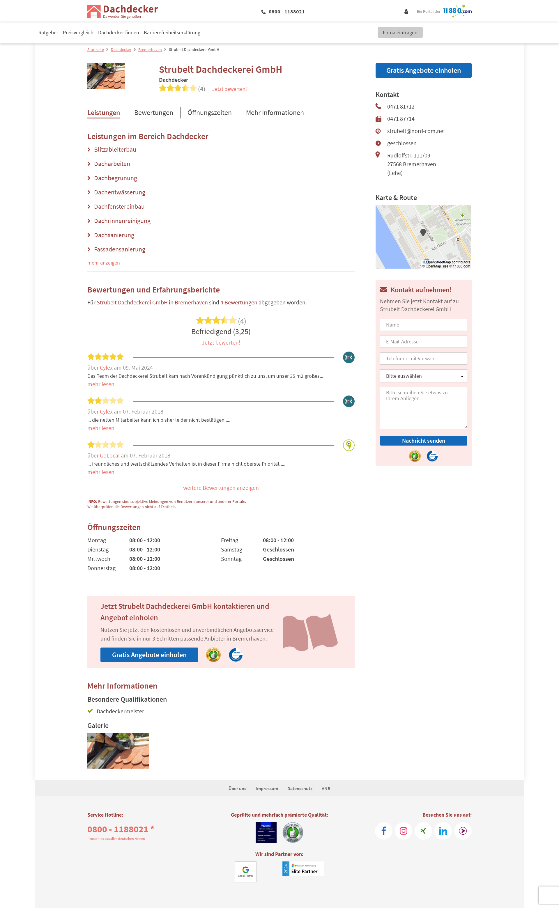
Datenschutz (299, 788)
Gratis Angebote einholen (149, 654)
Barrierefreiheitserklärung (172, 32)
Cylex (107, 367)
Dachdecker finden (118, 32)
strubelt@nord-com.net (416, 130)
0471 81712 (401, 106)
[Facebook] (383, 831)
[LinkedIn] (443, 831)
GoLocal (110, 455)
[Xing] (423, 831)
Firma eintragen (400, 32)
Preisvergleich (78, 32)
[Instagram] (403, 831)
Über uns (237, 788)
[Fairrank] (463, 831)
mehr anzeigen (103, 262)
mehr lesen (100, 384)
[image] (118, 751)
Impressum (267, 788)
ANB (326, 788)
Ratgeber (48, 32)
